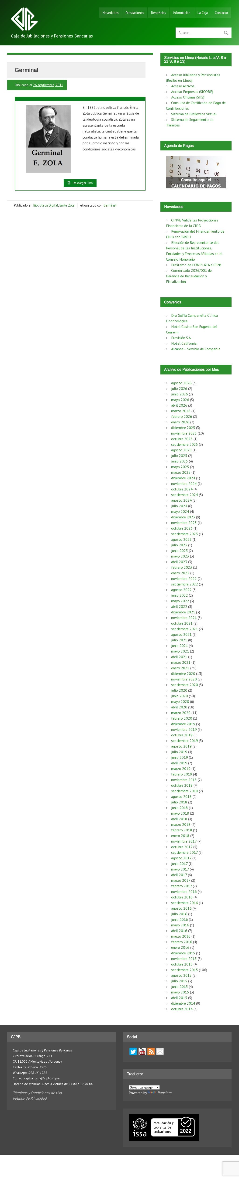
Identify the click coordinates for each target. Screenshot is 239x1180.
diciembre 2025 (183, 427)
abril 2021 (179, 656)
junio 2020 (179, 696)
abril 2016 (179, 930)
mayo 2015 (180, 992)
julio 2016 (179, 913)
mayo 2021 (180, 651)
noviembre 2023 (184, 522)
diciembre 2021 (183, 612)
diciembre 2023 (183, 517)
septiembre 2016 (184, 902)
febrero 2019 (181, 774)
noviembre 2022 (184, 578)
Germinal (110, 205)
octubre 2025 (182, 438)
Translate (164, 1092)
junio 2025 (179, 461)
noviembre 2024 (184, 483)
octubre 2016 (182, 897)
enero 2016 (180, 947)
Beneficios (158, 12)
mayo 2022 (180, 601)
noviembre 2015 (184, 958)
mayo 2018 (180, 813)
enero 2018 (180, 835)
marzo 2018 (181, 824)
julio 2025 (179, 455)
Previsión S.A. (181, 337)
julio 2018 (179, 802)
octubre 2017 (181, 846)
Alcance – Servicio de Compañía (195, 349)
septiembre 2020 (184, 684)
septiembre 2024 (184, 494)
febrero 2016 (181, 941)
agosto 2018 (181, 796)
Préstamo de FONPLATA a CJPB (196, 264)
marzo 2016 (181, 936)
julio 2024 (179, 505)
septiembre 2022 (184, 584)
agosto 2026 (181, 383)
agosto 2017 (181, 858)
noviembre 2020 (184, 679)
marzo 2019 (181, 768)
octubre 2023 (182, 528)
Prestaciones (135, 12)
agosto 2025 (181, 450)
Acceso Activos (182, 86)
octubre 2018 (182, 785)
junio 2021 (179, 645)
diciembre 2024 (183, 478)
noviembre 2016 (184, 891)
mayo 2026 (180, 399)
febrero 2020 (181, 718)
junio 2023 (179, 550)
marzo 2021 (181, 662)
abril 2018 (179, 818)
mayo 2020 (180, 701)
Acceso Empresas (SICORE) (192, 91)
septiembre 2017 (184, 852)
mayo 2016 (180, 925)
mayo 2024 (180, 511)
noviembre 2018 (184, 779)
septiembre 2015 (184, 969)
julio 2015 (179, 981)
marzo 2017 (180, 880)
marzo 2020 (181, 712)
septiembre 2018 (184, 791)
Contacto (221, 12)
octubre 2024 (182, 489)
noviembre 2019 (184, 729)
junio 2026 (179, 394)
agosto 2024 (181, 500)
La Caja (202, 12)
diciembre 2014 (183, 1003)
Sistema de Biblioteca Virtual (194, 114)
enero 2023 (180, 573)
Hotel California (184, 343)
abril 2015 (179, 997)
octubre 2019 (182, 735)
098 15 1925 (37, 1073)
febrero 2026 (181, 416)
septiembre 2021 (184, 628)
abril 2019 (179, 763)
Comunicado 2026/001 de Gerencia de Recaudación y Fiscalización (189, 276)
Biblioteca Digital (45, 205)
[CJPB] (24, 29)
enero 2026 (180, 422)
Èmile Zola (66, 205)
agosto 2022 (181, 589)
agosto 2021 (181, 634)
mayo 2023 (180, 556)
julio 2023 (179, 545)
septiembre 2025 (184, 444)
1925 (43, 1067)
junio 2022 (179, 595)
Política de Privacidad (30, 1098)
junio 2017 (179, 863)
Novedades (111, 12)
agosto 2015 (181, 975)
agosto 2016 (181, 908)
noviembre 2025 (184, 433)
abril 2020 (179, 707)
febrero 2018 (181, 830)
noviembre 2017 (184, 841)
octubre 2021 (182, 623)
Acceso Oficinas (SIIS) (187, 97)
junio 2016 (179, 919)
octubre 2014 (182, 1009)
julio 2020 (179, 690)
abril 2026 (179, 405)
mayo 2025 (180, 466)
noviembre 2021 (184, 617)
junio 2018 (179, 807)
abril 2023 (179, 561)
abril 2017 (179, 874)
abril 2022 (179, 606)
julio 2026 (179, 388)
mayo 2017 (180, 869)
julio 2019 (179, 751)
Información (182, 12)
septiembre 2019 (184, 740)
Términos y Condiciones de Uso (37, 1092)
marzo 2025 (181, 472)
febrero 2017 (181, 886)
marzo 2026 (181, 410)
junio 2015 (179, 986)
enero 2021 (180, 668)
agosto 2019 (181, 746)
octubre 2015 (182, 964)
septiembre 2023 (184, 533)
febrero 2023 (181, 567)
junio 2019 (179, 757)
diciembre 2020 (183, 673)
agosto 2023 (181, 539)
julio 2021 (179, 640)
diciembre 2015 (183, 953)
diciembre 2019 (183, 723)
